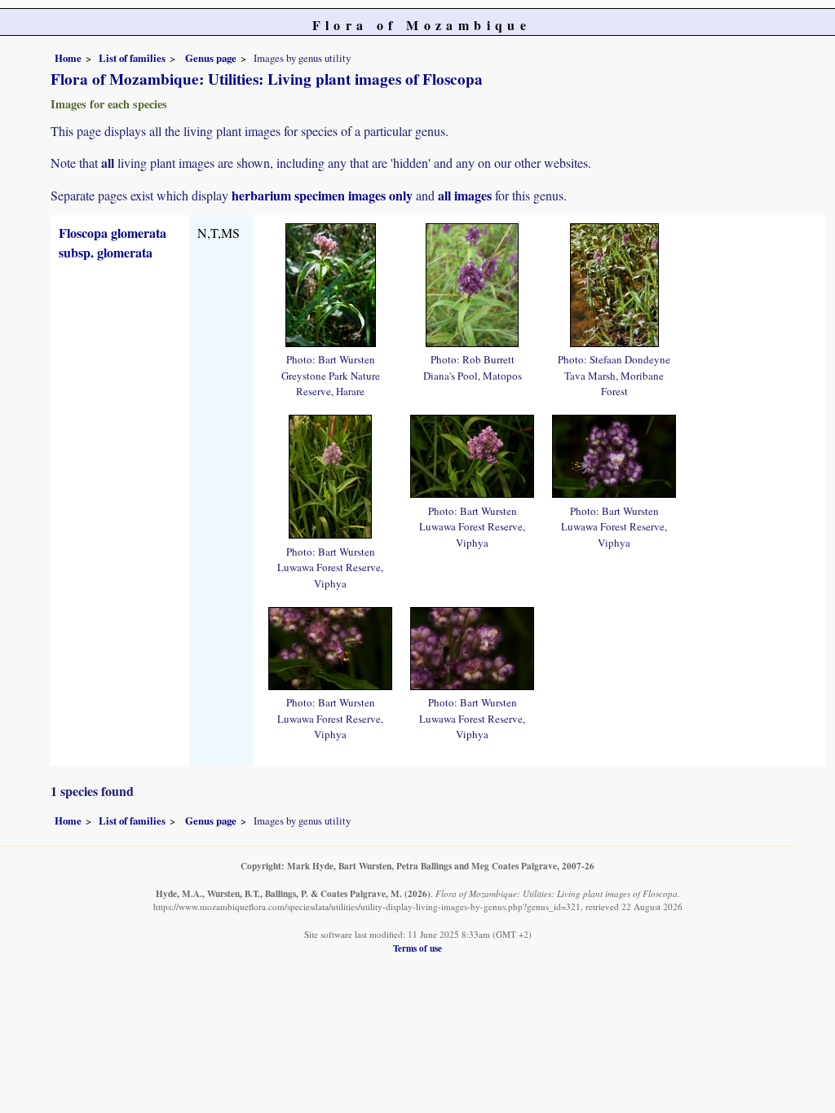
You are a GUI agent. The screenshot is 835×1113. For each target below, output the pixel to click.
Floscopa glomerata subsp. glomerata (112, 242)
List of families (132, 58)
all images (465, 195)
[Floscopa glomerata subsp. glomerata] (330, 282)
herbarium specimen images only (322, 195)
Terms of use (417, 948)
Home (68, 58)
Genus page (210, 58)
